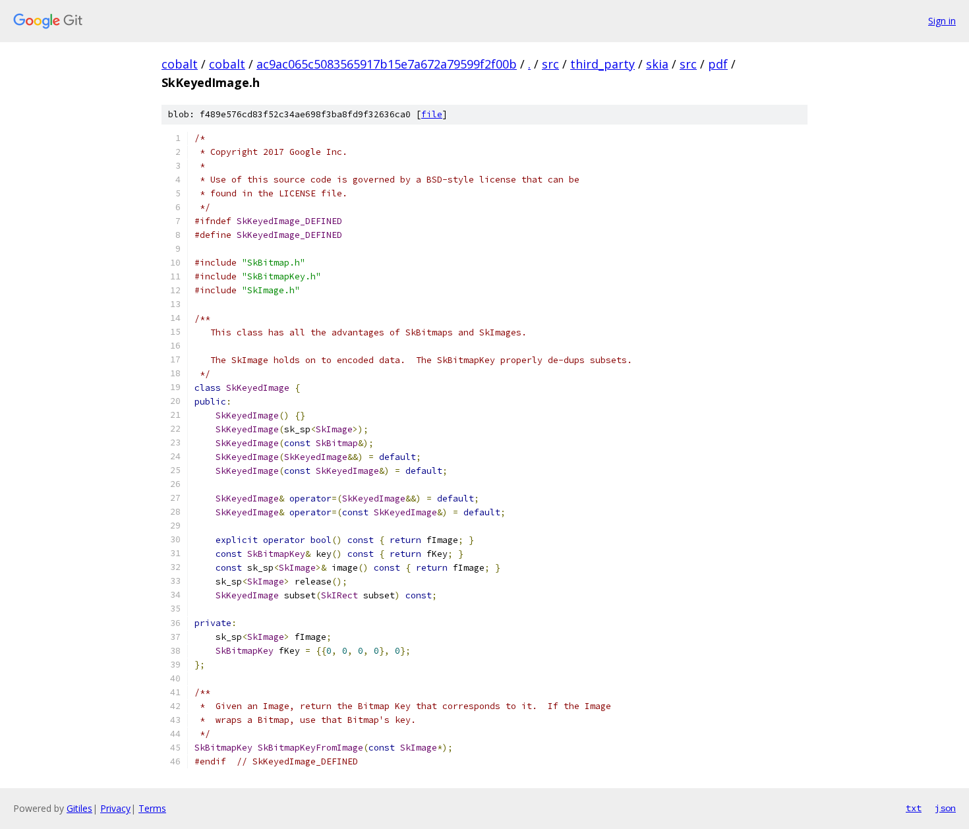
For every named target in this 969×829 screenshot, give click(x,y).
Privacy (115, 808)
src (550, 64)
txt (914, 808)
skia (657, 64)
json (945, 808)
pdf (718, 64)
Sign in (942, 20)
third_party (602, 64)
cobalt (180, 64)
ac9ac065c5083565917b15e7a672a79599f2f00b (386, 64)
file (431, 114)
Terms (152, 808)
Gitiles (79, 808)
